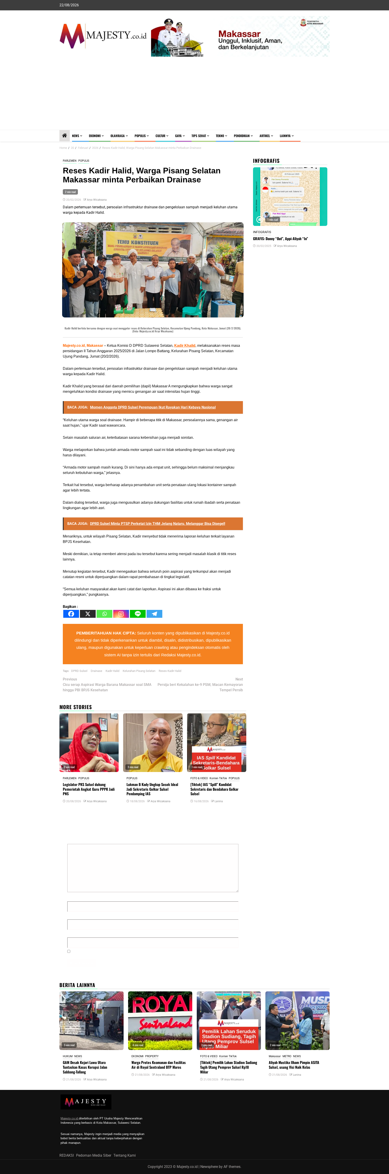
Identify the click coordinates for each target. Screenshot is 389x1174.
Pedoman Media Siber (93, 1155)
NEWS (75, 135)
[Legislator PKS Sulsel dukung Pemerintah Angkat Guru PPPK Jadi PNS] (89, 742)
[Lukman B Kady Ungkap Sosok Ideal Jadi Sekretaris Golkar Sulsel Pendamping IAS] (152, 742)
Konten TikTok (218, 778)
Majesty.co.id (70, 1118)
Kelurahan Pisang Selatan (139, 671)
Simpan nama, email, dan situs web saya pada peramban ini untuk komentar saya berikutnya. (147, 951)
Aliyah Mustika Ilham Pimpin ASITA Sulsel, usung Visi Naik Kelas (294, 1065)
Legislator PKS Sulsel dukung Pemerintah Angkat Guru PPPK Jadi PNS (89, 789)
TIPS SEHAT (199, 135)
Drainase (96, 671)
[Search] (326, 135)
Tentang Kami (124, 1155)
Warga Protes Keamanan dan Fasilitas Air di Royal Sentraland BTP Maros (158, 1065)
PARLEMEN (70, 160)
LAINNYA (285, 135)
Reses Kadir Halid (170, 671)
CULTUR (160, 135)
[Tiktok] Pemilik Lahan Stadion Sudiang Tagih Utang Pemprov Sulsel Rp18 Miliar (228, 1067)
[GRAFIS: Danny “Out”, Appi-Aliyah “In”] (290, 196)
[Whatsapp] (104, 614)
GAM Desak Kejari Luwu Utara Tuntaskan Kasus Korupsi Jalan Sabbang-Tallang (85, 1067)
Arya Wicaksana (97, 199)
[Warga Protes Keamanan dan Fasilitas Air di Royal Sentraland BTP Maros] (160, 1020)
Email (73, 915)
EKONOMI (95, 135)
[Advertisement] (194, 96)
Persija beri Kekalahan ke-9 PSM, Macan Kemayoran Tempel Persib (200, 684)
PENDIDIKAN (242, 135)
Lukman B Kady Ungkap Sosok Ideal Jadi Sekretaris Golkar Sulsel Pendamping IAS (152, 789)
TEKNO (220, 135)
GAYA (178, 135)
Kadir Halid (112, 671)
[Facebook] (71, 614)
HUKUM (67, 1056)
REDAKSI (66, 1155)
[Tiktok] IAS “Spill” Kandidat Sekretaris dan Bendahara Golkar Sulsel (214, 789)
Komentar (76, 840)
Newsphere (209, 1167)
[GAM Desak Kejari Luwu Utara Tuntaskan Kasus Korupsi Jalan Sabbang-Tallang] (91, 1020)
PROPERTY (151, 1056)
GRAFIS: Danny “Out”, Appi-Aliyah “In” (280, 238)
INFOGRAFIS (262, 232)
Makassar (275, 1056)
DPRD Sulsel (79, 671)
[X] (88, 614)
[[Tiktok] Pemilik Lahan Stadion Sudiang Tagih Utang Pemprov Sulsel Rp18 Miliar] (229, 1020)
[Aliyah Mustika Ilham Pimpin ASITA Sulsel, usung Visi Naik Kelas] (297, 1020)
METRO (287, 1056)
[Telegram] (154, 614)
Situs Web (75, 933)
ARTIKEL (265, 135)
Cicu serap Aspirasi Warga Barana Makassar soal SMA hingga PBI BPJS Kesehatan (107, 684)
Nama (73, 897)
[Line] (138, 614)
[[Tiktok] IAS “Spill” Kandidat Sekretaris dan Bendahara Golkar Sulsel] (216, 742)
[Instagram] (121, 614)
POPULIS (140, 135)
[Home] (64, 136)
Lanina (219, 801)
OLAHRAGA (118, 135)
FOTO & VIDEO (199, 778)
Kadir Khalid (184, 345)
